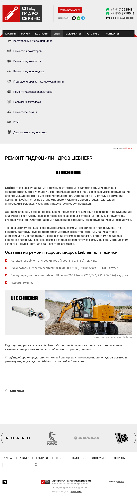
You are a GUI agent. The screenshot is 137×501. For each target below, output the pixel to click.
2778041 (122, 13)
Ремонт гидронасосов (27, 61)
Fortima (120, 481)
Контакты (112, 33)
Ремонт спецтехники (26, 112)
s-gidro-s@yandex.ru (122, 17)
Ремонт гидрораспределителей (32, 92)
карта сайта (76, 491)
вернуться (17, 390)
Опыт (57, 33)
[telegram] (5, 482)
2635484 (122, 9)
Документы (73, 33)
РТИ (16, 122)
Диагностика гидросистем (30, 132)
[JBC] (121, 438)
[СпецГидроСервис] (22, 13)
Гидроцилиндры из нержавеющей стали (38, 81)
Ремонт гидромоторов (27, 51)
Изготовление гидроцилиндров (32, 41)
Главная (10, 33)
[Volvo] (17, 438)
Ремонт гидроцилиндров (28, 71)
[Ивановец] (86, 438)
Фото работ (93, 33)
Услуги (25, 33)
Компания (41, 33)
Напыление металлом (27, 102)
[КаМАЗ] (52, 438)
